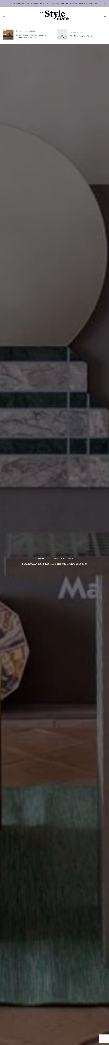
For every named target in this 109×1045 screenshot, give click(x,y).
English (55, 542)
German (56, 538)
